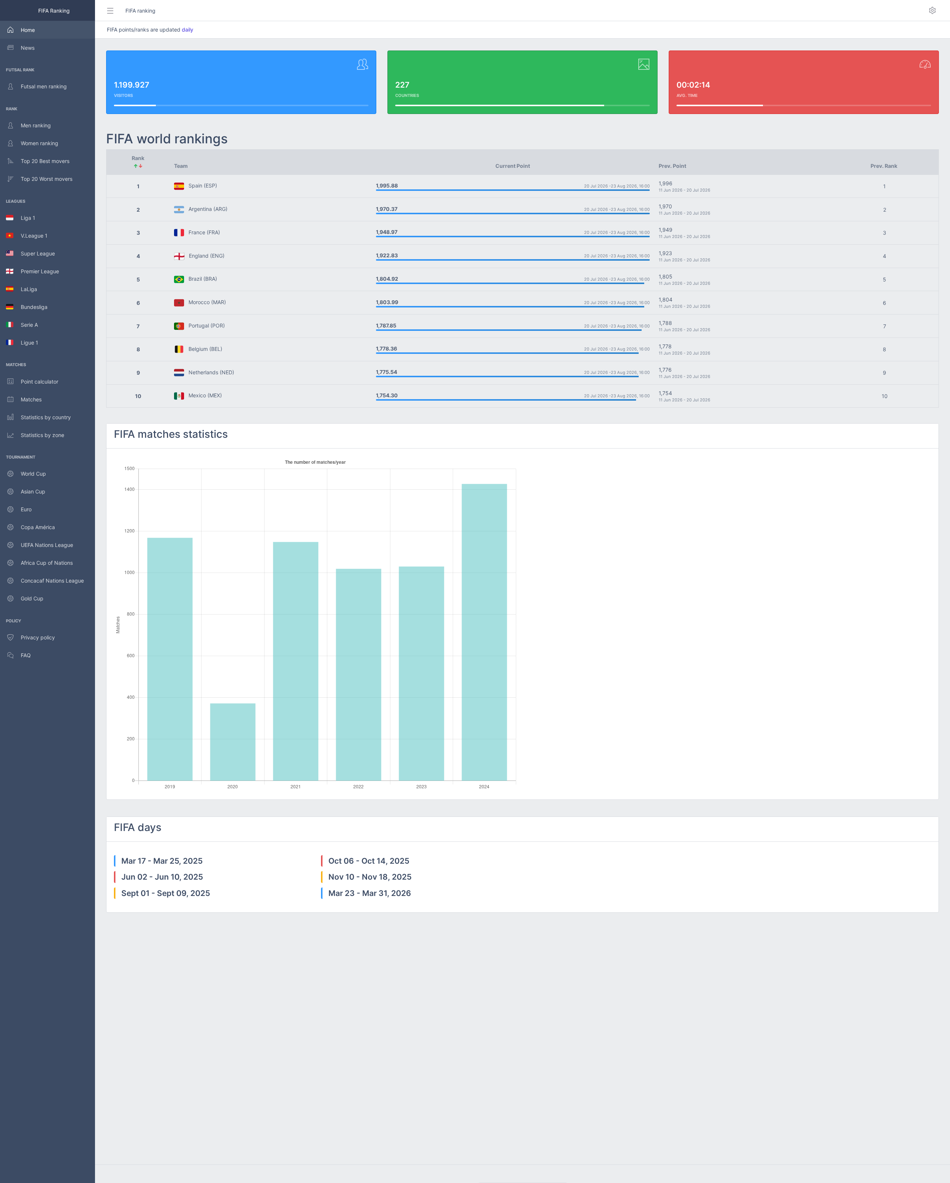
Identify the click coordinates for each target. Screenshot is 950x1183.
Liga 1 (24, 218)
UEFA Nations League (47, 545)
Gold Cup (32, 598)
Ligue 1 (25, 342)
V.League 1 (30, 235)
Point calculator (39, 381)
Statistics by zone (42, 435)
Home (28, 30)
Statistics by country (46, 417)
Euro (26, 509)
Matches (31, 399)
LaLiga (25, 289)
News (28, 48)
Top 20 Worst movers (46, 179)
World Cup (33, 473)
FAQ (26, 655)
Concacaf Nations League (52, 580)
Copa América (38, 527)
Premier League (36, 271)
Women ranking (39, 143)
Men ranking (36, 125)
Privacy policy (38, 637)
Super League (34, 253)
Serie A (25, 325)
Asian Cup (33, 491)
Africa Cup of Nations (47, 563)
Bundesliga (30, 307)
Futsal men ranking (44, 86)
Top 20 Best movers (45, 161)
